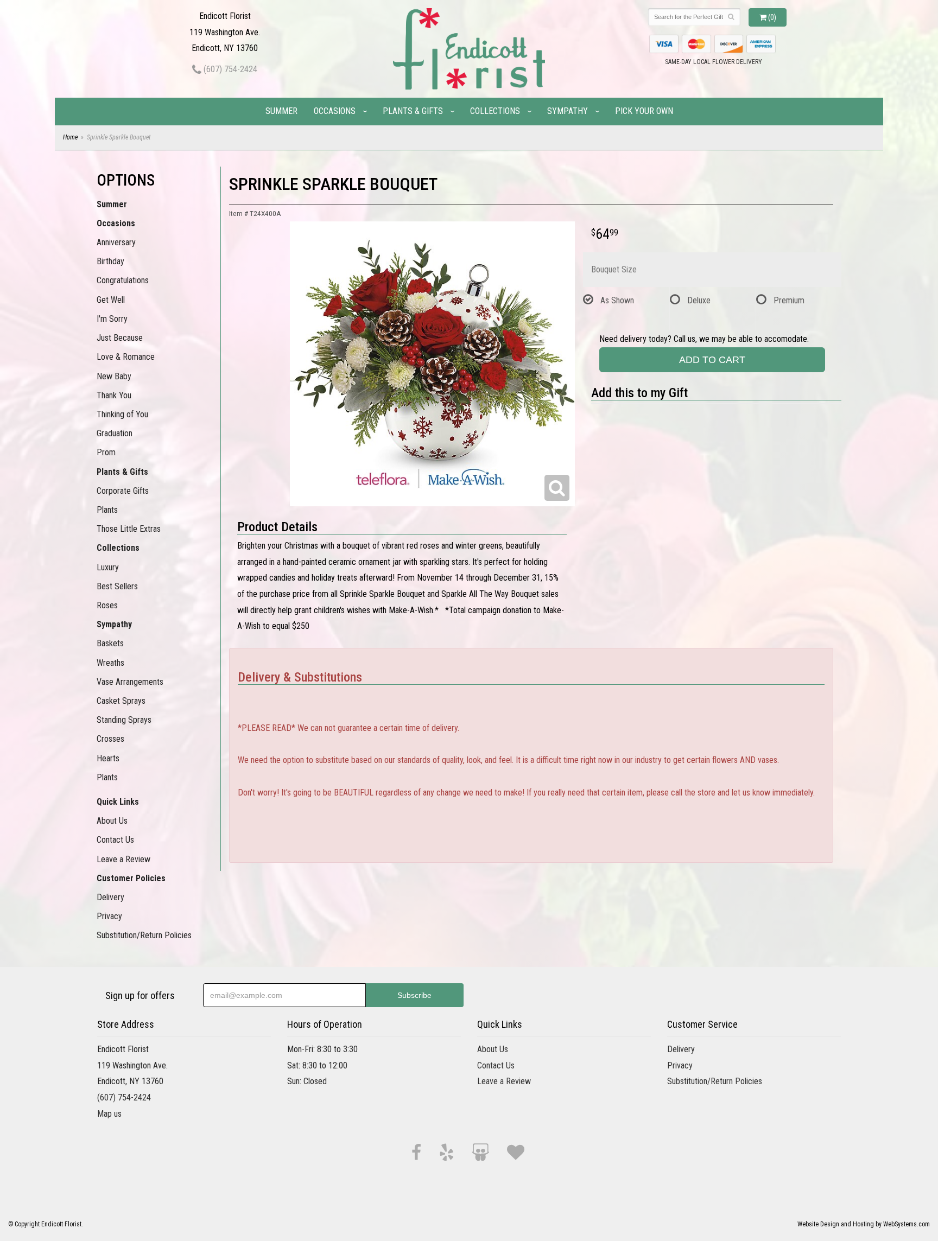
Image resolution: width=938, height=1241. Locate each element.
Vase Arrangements (130, 682)
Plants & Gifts (413, 111)
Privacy (109, 916)
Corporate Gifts (123, 491)
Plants (107, 510)
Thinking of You (122, 414)
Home (70, 137)
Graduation (114, 433)
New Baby (114, 376)
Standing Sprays (124, 720)
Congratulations (123, 280)
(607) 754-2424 (229, 69)
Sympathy (567, 111)
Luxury (108, 567)
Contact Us (115, 840)
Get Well (111, 300)
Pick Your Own (644, 111)
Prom (106, 452)
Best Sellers (117, 586)
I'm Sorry (112, 319)
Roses (107, 605)
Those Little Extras (129, 529)
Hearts (108, 758)
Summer (281, 111)
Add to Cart (712, 359)
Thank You (114, 395)
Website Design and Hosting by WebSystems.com (863, 1224)
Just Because (120, 338)
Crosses (110, 739)
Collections (495, 111)
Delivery (110, 897)
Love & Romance (126, 357)
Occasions (335, 111)
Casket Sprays (121, 701)
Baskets (110, 643)
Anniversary (116, 242)
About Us (112, 821)
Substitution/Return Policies (144, 935)
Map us (109, 1114)
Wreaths (110, 663)
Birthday (110, 261)
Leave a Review (123, 859)
